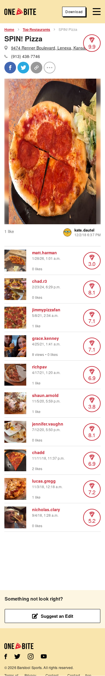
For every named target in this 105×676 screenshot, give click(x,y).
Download (74, 11)
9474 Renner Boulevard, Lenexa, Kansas (49, 48)
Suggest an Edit (57, 616)
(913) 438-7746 (25, 56)
